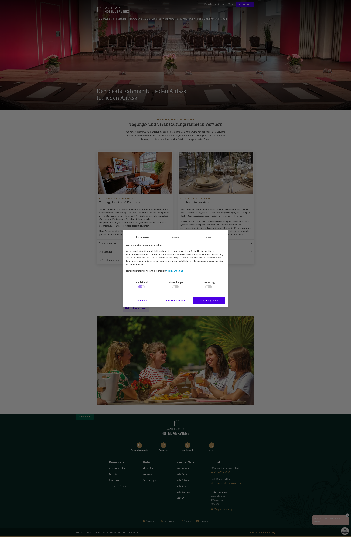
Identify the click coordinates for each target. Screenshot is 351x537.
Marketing (209, 282)
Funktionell (142, 282)
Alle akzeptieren (209, 300)
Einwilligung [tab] (142, 236)
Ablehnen (142, 300)
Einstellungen (176, 282)
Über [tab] (208, 236)
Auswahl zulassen (175, 300)
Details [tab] (175, 236)
